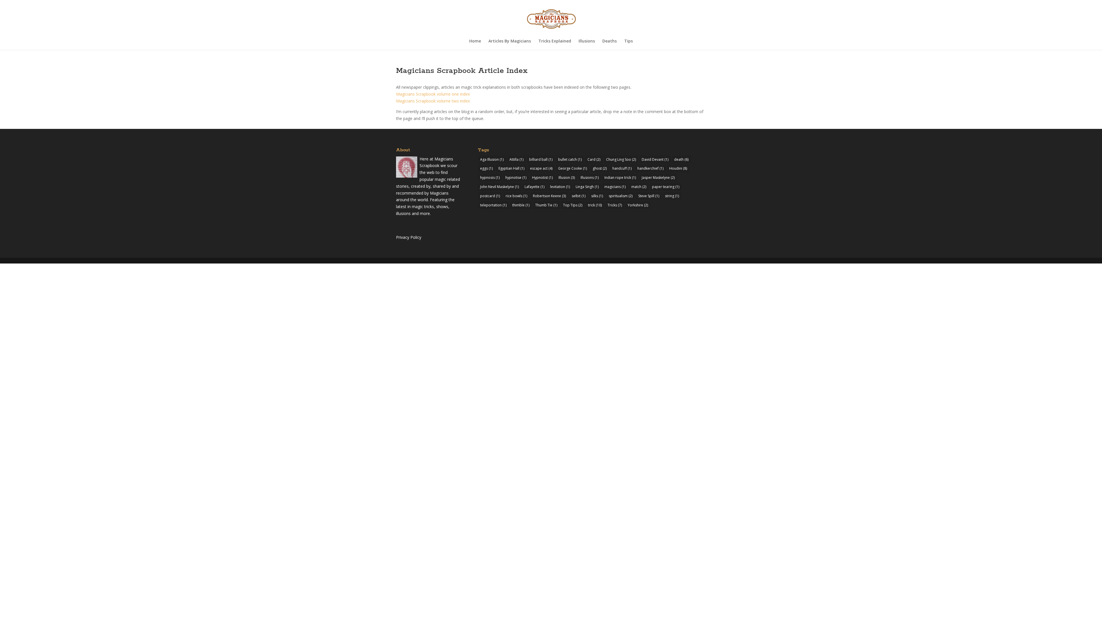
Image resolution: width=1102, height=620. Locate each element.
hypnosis (490, 177)
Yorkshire (638, 205)
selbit (578, 195)
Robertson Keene (549, 195)
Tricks (615, 205)
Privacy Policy (408, 237)
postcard (490, 195)
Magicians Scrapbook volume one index (433, 94)
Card (593, 159)
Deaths (609, 41)
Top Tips (572, 205)
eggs (486, 168)
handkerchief (650, 168)
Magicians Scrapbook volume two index (433, 101)
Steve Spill (648, 195)
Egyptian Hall (511, 168)
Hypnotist (542, 177)
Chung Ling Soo (621, 159)
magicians (615, 186)
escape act (541, 168)
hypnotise (515, 177)
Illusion (566, 177)
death (681, 159)
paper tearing (665, 186)
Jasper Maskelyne (658, 177)
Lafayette (534, 186)
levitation (560, 186)
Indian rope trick (620, 177)
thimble (520, 205)
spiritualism (621, 195)
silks (597, 195)
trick (595, 205)
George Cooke (572, 168)
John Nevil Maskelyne (499, 186)
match (638, 186)
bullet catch (570, 159)
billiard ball (540, 159)
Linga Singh (587, 186)
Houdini (678, 168)
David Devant (655, 159)
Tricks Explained (554, 41)
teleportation (493, 205)
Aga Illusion (492, 159)
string (672, 195)
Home (475, 41)
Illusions (587, 41)
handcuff (622, 168)
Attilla (516, 159)
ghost (600, 168)
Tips (628, 41)
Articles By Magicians (509, 41)
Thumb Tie (546, 205)
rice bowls (516, 195)
